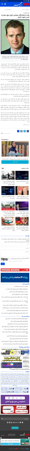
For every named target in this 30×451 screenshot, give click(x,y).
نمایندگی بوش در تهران (6, 381)
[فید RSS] (12, 423)
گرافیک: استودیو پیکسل (12, 448)
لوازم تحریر (18, 374)
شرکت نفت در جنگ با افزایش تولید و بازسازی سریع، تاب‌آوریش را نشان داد (14, 297)
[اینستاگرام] (18, 423)
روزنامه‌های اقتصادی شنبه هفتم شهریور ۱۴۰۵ (19, 369)
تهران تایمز (3, 383)
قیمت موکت (3, 374)
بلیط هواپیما (15, 381)
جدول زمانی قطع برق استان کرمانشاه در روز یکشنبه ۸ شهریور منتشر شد (14, 341)
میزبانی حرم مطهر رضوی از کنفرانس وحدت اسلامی (18, 292)
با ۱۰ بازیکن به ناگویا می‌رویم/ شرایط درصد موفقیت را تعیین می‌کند (15, 305)
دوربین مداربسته (5, 376)
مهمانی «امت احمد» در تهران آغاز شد (21, 286)
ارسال (3, 264)
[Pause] (3, 155)
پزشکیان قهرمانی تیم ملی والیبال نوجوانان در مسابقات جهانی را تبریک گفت (15, 332)
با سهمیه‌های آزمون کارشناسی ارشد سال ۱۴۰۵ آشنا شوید (17, 336)
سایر (23, 9)
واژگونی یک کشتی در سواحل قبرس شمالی (20, 294)
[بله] (20, 423)
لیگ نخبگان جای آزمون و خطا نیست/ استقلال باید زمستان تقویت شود (15, 326)
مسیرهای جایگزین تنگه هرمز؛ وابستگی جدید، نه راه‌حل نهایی (16, 318)
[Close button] (29, 438)
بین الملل (27, 9)
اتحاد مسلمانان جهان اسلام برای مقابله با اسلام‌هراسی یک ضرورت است (14, 313)
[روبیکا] (14, 423)
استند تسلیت (20, 376)
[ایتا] (7, 423)
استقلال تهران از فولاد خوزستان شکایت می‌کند (19, 321)
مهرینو (7, 383)
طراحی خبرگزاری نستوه (23, 448)
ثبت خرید (15, 162)
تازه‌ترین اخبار (25, 284)
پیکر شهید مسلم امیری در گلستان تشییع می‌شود (19, 338)
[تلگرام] (22, 423)
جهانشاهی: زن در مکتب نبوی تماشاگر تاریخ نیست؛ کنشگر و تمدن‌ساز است (15, 301)
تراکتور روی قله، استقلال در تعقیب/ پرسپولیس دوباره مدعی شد (16, 329)
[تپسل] (2, 139)
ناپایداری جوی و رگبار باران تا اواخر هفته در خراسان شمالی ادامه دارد (15, 344)
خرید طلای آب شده (11, 374)
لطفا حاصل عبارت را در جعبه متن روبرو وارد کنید (20, 258)
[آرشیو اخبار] (10, 423)
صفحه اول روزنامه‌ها (24, 347)
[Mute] (5, 155)
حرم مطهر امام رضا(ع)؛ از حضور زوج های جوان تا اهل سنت (17, 289)
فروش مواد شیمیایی (13, 378)
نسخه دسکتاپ (15, 428)
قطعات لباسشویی (4, 378)
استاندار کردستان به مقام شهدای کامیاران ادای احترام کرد (17, 310)
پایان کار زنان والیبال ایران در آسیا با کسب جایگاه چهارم (18, 324)
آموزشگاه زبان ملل (25, 383)
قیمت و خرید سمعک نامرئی (15, 383)
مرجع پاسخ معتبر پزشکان (24, 378)
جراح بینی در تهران (25, 374)
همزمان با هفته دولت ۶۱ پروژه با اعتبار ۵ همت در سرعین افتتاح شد (15, 308)
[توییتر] (16, 423)
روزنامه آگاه (15, 385)
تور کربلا (26, 376)
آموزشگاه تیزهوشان (24, 381)
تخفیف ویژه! (10, 444)
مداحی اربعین (13, 376)
